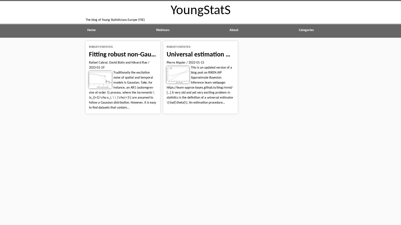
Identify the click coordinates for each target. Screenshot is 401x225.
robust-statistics (101, 47)
